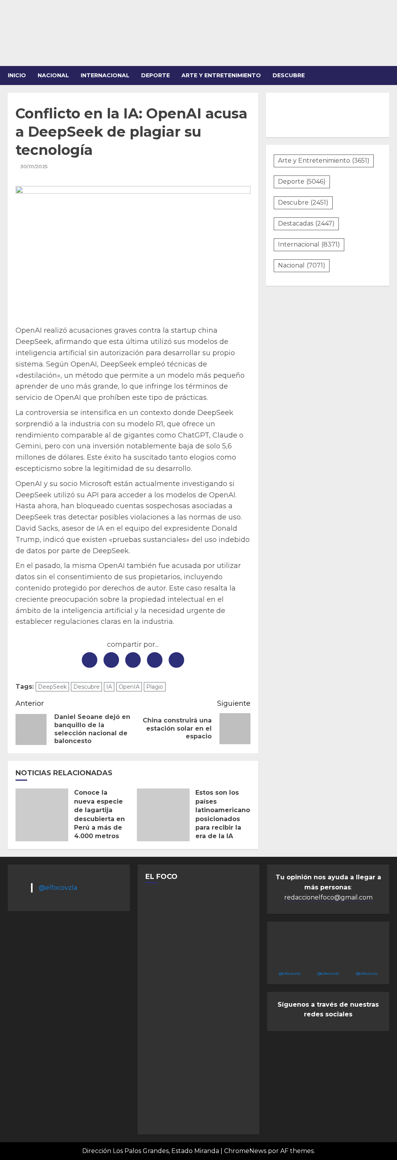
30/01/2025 (34, 166)
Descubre (289, 75)
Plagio (154, 686)
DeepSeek (52, 686)
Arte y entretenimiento (221, 75)
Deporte (155, 75)
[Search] (384, 75)
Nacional (53, 75)
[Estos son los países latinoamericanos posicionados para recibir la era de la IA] (163, 814)
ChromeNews (245, 1151)
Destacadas (306, 223)
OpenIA (129, 686)
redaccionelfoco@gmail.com (328, 897)
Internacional (105, 75)
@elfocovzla (58, 887)
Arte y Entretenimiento (323, 160)
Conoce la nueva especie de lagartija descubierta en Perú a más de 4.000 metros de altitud (99, 818)
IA (109, 686)
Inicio (17, 75)
